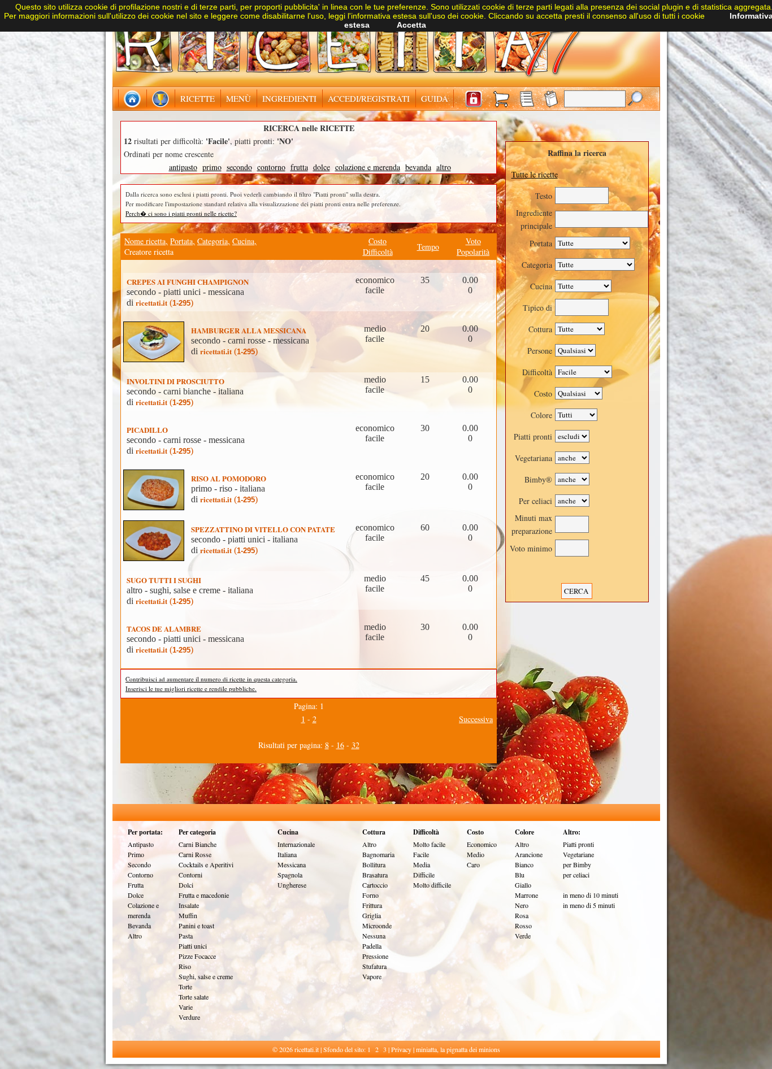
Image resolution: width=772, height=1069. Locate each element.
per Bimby (577, 864)
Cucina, (244, 241)
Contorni (190, 874)
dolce (321, 167)
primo (212, 167)
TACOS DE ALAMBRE (164, 628)
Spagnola (289, 874)
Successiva (476, 719)
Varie (186, 1006)
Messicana (291, 864)
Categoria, (213, 241)
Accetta (411, 24)
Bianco (524, 864)
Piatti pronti (578, 844)
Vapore (371, 976)
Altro (135, 935)
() (164, 302)
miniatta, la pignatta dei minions (458, 1049)
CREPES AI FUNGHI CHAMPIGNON (188, 281)
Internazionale (296, 844)
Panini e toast (196, 925)
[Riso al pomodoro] (155, 474)
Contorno (140, 874)
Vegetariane (578, 854)
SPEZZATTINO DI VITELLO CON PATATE (263, 529)
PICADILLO (147, 429)
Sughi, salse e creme (206, 976)
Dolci (186, 884)
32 (355, 745)
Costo (377, 241)
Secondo (139, 864)
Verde (523, 935)
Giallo (523, 884)
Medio (475, 854)
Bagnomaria (378, 854)
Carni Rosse (195, 854)
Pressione (375, 956)
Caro (473, 864)
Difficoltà (378, 251)
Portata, (182, 241)
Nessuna (373, 935)
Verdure (189, 1017)
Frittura (372, 905)
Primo (136, 854)
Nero (521, 905)
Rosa (521, 915)
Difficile (424, 874)
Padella (371, 945)
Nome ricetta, (146, 241)
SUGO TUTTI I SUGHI (164, 580)
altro (443, 167)
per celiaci (576, 874)
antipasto (183, 167)
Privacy (401, 1049)
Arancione (529, 854)
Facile (421, 854)
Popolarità (473, 251)
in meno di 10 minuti (590, 894)
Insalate (189, 905)
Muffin (188, 915)
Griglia (371, 915)
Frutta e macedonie (204, 894)
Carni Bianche (197, 844)
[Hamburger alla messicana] (155, 326)
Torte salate (194, 996)
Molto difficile (432, 884)
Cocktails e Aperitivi (206, 864)
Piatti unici (193, 945)
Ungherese (291, 884)
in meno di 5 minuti (589, 905)
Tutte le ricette (534, 174)
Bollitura (373, 864)
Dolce (136, 894)
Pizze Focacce (197, 956)
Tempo (428, 246)
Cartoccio (375, 884)
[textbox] (595, 98)
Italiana (287, 854)
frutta (299, 167)
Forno (370, 894)
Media (421, 864)
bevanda (418, 167)
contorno (271, 167)
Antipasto (141, 844)
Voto (473, 241)
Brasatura (375, 874)
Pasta (186, 935)
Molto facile (429, 844)
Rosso (523, 925)
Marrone (526, 894)
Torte (185, 986)
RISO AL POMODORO (228, 478)
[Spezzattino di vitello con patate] (155, 525)
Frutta (136, 884)
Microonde (377, 925)
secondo (239, 167)
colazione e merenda (367, 167)
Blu (519, 874)
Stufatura (374, 966)
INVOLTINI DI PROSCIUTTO (175, 381)
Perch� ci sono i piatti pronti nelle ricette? (181, 213)
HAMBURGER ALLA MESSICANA (248, 330)
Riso (185, 966)
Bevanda (139, 925)
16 (340, 745)
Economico (482, 844)
